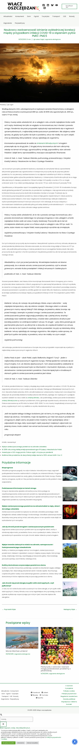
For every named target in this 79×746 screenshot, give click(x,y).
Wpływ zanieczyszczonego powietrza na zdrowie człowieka (24, 447)
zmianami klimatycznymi (47, 143)
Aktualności (5, 691)
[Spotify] (44, 8)
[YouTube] (56, 5)
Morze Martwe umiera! (17, 651)
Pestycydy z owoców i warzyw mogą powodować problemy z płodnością (56, 668)
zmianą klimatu (33, 398)
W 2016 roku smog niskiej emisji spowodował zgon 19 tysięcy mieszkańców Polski (32, 449)
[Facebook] (43, 5)
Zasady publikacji (69, 699)
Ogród (8, 694)
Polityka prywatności (69, 694)
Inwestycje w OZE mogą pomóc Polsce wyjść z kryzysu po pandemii (27, 452)
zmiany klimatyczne (9, 400)
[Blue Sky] (52, 5)
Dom (3, 694)
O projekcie (69, 688)
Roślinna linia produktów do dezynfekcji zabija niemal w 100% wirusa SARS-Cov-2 (32, 455)
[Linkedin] (48, 5)
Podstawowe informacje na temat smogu (19, 488)
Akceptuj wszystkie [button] (8, 743)
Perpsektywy (14, 699)
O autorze (69, 686)
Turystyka (14, 694)
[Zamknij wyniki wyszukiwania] (3, 724)
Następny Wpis (70, 609)
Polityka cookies (69, 691)
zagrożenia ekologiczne (53, 39)
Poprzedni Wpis (9, 609)
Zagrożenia (5, 699)
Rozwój (15, 696)
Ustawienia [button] (20, 743)
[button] (69, 6)
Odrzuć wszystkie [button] (32, 743)
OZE (11, 696)
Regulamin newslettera (69, 696)
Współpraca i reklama (69, 702)
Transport (5, 696)
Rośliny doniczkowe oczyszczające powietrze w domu (24, 565)
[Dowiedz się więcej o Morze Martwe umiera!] (22, 638)
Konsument (14, 691)
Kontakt (69, 704)
